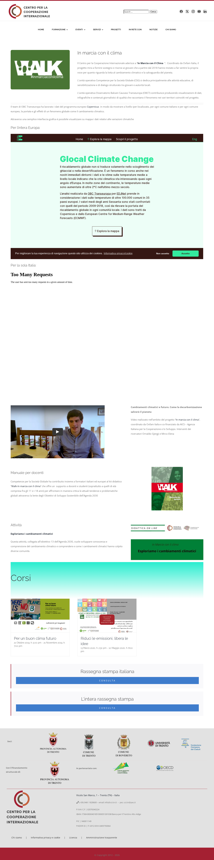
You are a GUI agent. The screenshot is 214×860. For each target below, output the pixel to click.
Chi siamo (16, 837)
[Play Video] (57, 432)
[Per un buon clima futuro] (40, 616)
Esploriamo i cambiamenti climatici (32, 533)
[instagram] (193, 11)
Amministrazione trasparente (101, 837)
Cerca (153, 11)
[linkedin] (205, 11)
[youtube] (199, 11)
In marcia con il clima (187, 419)
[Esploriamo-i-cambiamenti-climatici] (167, 520)
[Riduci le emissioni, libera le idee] (107, 616)
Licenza (73, 837)
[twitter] (187, 11)
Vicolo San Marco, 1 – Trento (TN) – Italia (98, 795)
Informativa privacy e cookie (45, 837)
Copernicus (93, 106)
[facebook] (181, 11)
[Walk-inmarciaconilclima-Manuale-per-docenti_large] (167, 468)
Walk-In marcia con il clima (25, 486)
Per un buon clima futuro (35, 638)
